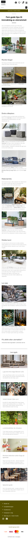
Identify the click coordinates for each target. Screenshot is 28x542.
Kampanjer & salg (8, 512)
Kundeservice (7, 509)
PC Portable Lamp (13, 326)
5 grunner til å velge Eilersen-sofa (13, 372)
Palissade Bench (6, 83)
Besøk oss (6, 503)
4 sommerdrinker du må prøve (12, 428)
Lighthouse (9, 302)
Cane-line (9, 117)
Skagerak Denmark (16, 204)
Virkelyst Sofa (19, 205)
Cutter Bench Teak (10, 205)
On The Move (10, 267)
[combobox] (13, 7)
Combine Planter (18, 228)
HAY (20, 326)
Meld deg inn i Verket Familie (11, 515)
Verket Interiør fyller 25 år (11, 399)
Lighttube (16, 302)
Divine (12, 167)
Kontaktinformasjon (8, 506)
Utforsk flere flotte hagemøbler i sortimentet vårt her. (13, 342)
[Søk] (26, 7)
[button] (26, 3)
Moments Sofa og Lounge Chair (9, 170)
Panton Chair (10, 105)
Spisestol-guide (8, 485)
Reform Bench (17, 207)
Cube (3, 141)
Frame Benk (21, 83)
